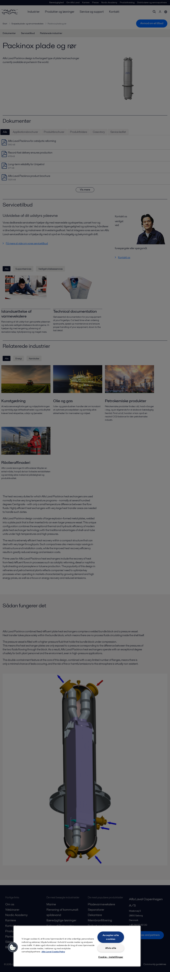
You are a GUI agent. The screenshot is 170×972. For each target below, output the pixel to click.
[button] (12, 947)
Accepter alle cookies (111, 937)
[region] (77, 946)
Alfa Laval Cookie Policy (53, 951)
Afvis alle (110, 948)
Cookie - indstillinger (110, 957)
